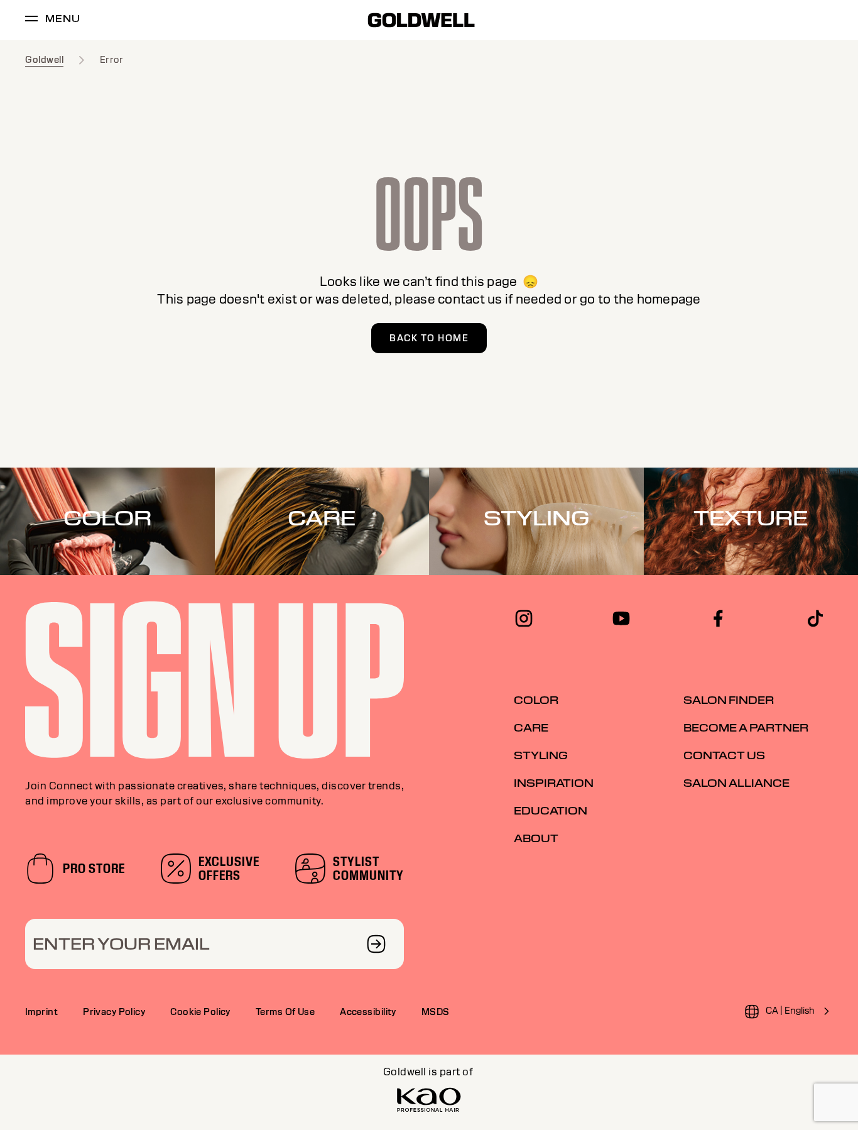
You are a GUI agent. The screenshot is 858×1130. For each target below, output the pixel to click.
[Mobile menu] (31, 20)
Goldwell (44, 59)
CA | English (790, 1010)
